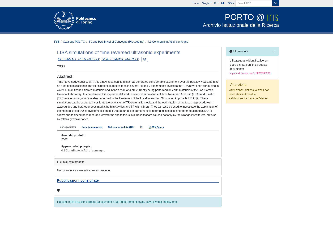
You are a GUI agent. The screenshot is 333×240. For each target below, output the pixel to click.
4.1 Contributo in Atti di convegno (168, 41)
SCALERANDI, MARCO (119, 59)
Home (196, 3)
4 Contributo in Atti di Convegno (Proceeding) (116, 41)
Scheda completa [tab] (92, 127)
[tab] (141, 127)
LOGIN (230, 3)
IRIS (56, 41)
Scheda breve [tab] (68, 126)
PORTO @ (241, 20)
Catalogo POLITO (74, 41)
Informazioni (240, 51)
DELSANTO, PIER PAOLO (78, 59)
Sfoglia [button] (206, 3)
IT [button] (215, 3)
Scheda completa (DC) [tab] (121, 127)
